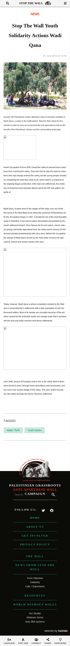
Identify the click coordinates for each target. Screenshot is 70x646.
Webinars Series (35, 617)
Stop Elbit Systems (35, 621)
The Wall (35, 556)
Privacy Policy (35, 544)
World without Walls (35, 604)
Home (35, 517)
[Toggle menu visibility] (64, 3)
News (35, 14)
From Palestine (35, 578)
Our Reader (35, 613)
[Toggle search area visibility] (6, 3)
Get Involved (35, 535)
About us (35, 526)
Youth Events (35, 430)
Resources (35, 595)
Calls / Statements (35, 586)
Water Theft (13, 430)
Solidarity (35, 582)
